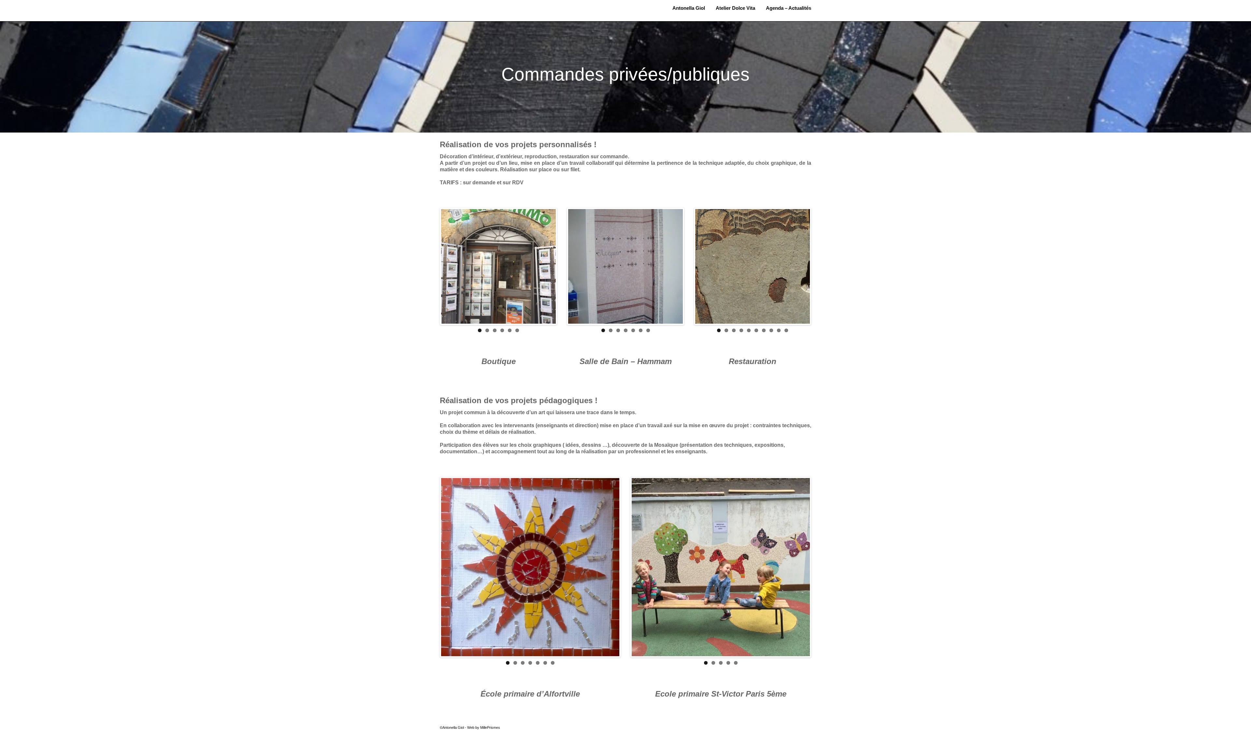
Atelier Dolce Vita (735, 8)
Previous (431, 266)
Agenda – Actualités (788, 8)
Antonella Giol (477, 5)
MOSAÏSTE (477, 12)
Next (565, 266)
